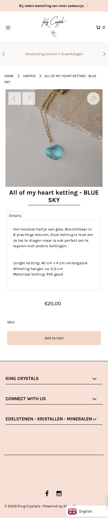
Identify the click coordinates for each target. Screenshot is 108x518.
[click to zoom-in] (93, 98)
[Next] (28, 98)
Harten (29, 76)
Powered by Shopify (59, 506)
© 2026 (22, 506)
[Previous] (14, 98)
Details (15, 215)
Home (9, 76)
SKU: (11, 322)
